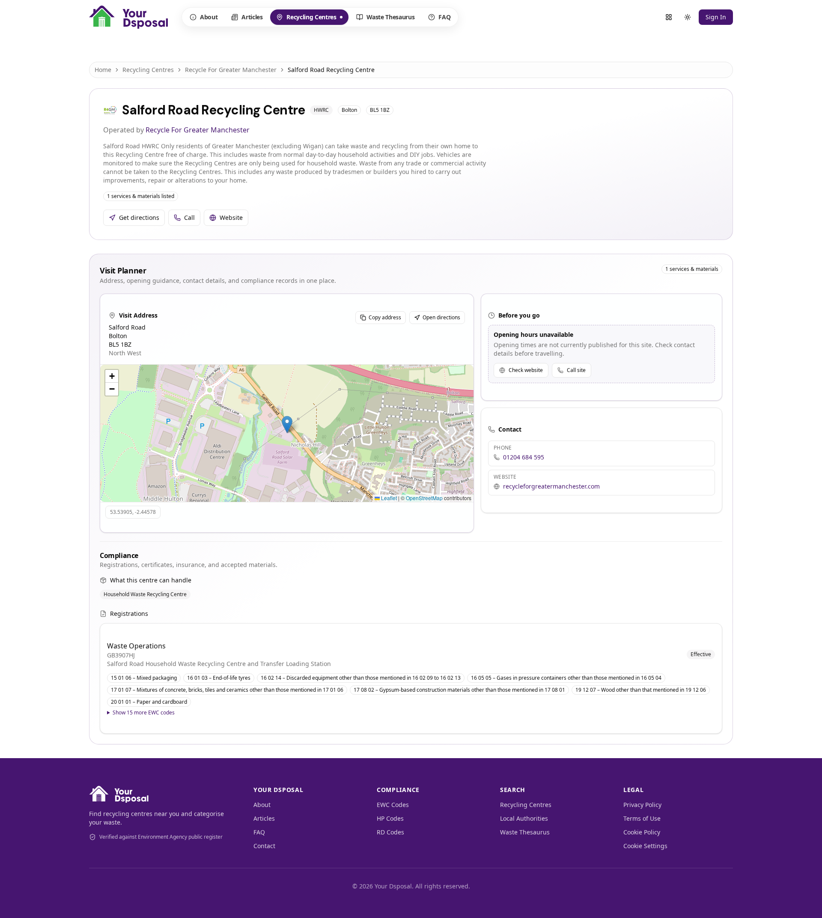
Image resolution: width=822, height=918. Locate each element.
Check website (526, 370)
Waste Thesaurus (390, 17)
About (208, 17)
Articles (251, 17)
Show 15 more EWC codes (144, 712)
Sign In (716, 17)
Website (231, 217)
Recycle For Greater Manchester (231, 70)
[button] (287, 424)
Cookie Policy (641, 832)
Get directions (139, 217)
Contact (264, 846)
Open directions (441, 317)
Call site (576, 370)
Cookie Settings (645, 846)
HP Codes (390, 818)
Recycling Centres (306, 19)
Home (103, 70)
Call (189, 217)
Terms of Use (642, 818)
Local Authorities (524, 818)
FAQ (444, 17)
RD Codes (390, 832)
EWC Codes (393, 805)
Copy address (385, 317)
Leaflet (388, 497)
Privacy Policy (642, 805)
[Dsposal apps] (668, 17)
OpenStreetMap (424, 497)
